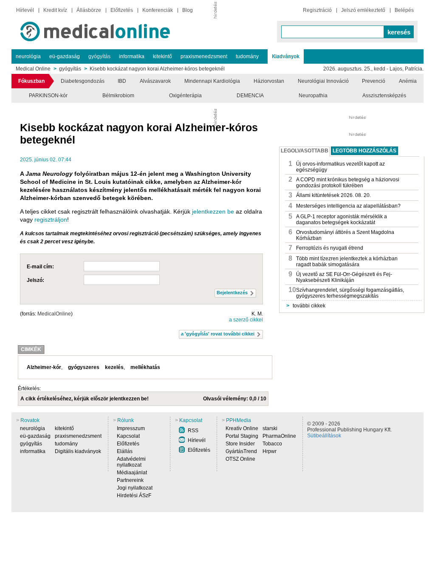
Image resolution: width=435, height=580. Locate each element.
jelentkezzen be (213, 211)
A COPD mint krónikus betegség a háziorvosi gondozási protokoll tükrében (347, 183)
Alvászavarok (155, 81)
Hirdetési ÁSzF (134, 495)
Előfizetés (121, 10)
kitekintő (162, 56)
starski (270, 428)
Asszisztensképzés (384, 96)
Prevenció (373, 81)
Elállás (125, 451)
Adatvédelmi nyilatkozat (131, 462)
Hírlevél (25, 10)
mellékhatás (145, 367)
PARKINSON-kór (48, 96)
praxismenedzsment (204, 56)
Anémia (408, 81)
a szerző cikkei (246, 320)
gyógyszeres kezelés (96, 367)
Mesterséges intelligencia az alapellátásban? (348, 206)
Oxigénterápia (185, 96)
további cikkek (305, 306)
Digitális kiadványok (78, 451)
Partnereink (130, 480)
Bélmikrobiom (118, 96)
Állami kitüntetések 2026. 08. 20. (333, 195)
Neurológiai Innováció (323, 81)
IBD (122, 81)
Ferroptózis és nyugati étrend (329, 248)
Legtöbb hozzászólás (364, 151)
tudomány (247, 56)
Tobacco (272, 444)
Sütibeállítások (324, 436)
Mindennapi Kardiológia (212, 81)
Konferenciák (157, 10)
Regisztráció (317, 10)
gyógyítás (99, 56)
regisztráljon (50, 219)
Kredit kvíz (55, 10)
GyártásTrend (241, 451)
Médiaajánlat (132, 473)
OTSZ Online (240, 459)
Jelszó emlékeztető (363, 10)
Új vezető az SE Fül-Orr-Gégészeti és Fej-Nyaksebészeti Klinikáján (344, 277)
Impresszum (131, 428)
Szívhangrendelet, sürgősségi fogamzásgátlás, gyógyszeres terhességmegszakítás (350, 293)
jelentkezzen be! (129, 399)
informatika (131, 56)
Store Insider (240, 444)
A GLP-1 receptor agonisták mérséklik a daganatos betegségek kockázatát (341, 219)
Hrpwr (270, 451)
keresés (398, 32)
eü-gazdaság (64, 56)
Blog (187, 10)
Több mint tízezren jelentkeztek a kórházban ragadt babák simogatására (347, 261)
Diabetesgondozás (83, 81)
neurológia (28, 56)
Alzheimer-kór (44, 367)
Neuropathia (313, 96)
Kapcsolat (128, 436)
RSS (193, 431)
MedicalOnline (54, 314)
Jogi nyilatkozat (135, 488)
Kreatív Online (242, 428)
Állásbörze (88, 10)
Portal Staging (242, 436)
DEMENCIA (250, 96)
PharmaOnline (279, 436)
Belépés (404, 10)
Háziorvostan (269, 81)
